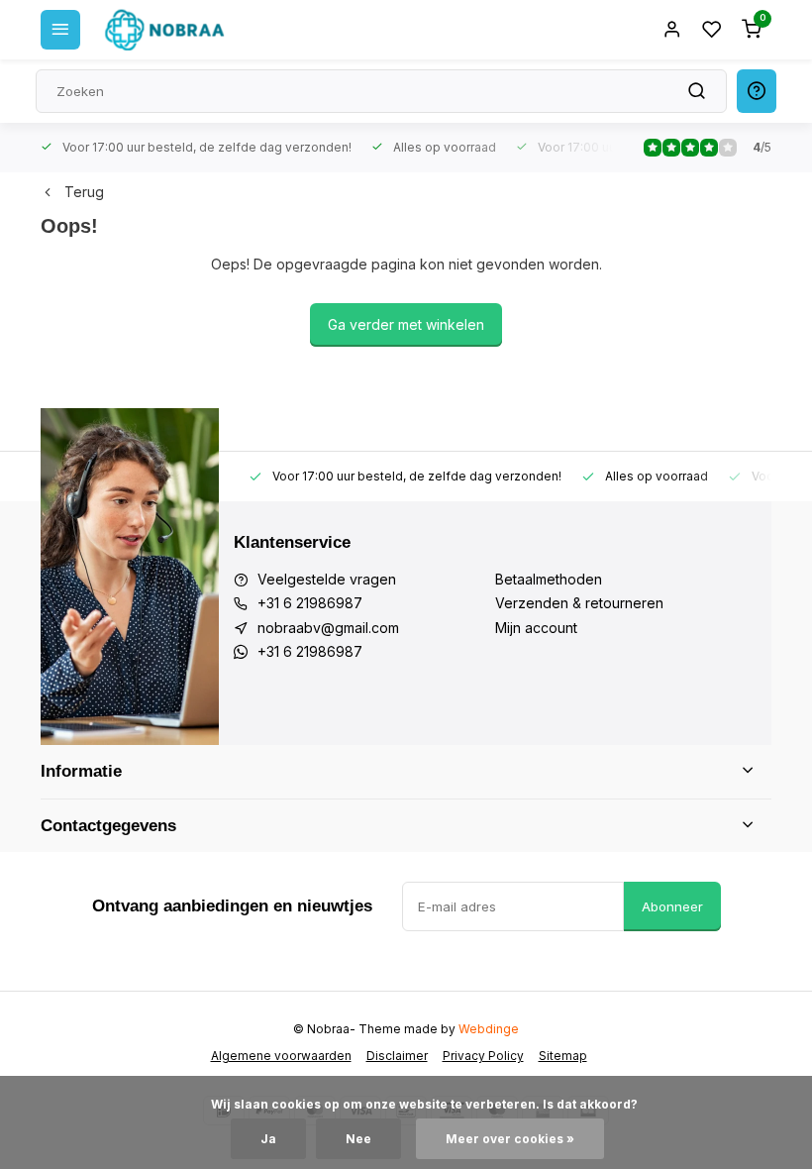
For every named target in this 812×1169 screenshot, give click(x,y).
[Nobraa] (164, 29)
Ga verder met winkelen (406, 324)
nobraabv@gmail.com (328, 627)
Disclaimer (397, 1055)
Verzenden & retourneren (579, 602)
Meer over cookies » (510, 1138)
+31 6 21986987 (309, 602)
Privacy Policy (483, 1055)
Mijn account (536, 627)
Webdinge (488, 1028)
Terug (84, 191)
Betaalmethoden (548, 579)
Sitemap (563, 1055)
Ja (268, 1138)
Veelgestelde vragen (326, 579)
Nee (358, 1138)
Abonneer (672, 906)
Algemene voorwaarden (281, 1055)
